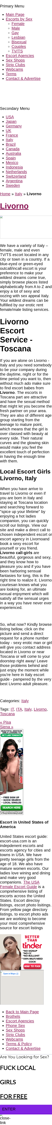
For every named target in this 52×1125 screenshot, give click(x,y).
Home (5, 194)
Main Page (15, 14)
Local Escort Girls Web (20, 87)
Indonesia (14, 167)
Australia (13, 153)
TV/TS (17, 51)
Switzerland (16, 176)
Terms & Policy (19, 1044)
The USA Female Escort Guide (19, 884)
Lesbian (18, 37)
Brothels (13, 1016)
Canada (12, 149)
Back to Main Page (22, 1012)
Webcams (14, 69)
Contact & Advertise (23, 78)
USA (10, 117)
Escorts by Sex (19, 19)
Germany (14, 126)
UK (8, 130)
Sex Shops (15, 60)
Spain (11, 158)
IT (12, 709)
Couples (19, 46)
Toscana (7, 714)
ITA (19, 709)
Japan (11, 121)
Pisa (5, 722)
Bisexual (19, 42)
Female (18, 23)
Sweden (13, 185)
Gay (15, 33)
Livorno (14, 206)
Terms (11, 74)
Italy (9, 140)
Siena (6, 727)
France (12, 135)
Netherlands (16, 172)
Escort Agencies (20, 55)
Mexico (12, 162)
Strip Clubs (15, 65)
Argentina (14, 181)
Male (16, 28)
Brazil (11, 144)
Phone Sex (15, 1025)
